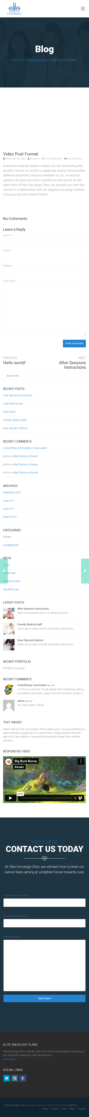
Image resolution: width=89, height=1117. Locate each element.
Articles (7, 536)
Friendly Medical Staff (15, 420)
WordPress (72, 1105)
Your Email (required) (16, 916)
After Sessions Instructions (72, 365)
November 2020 (11, 492)
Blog (72, 1108)
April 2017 (9, 508)
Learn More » (10, 1059)
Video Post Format (13, 403)
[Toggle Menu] (83, 8)
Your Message (12, 936)
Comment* (9, 281)
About (55, 1108)
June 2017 (9, 500)
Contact (82, 1108)
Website (7, 265)
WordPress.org (11, 589)
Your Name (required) (16, 895)
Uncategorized (35, 60)
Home (17, 60)
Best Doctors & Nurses (26, 456)
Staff (64, 1108)
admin (36, 158)
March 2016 (10, 516)
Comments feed (11, 581)
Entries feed (9, 573)
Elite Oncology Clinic (15, 1105)
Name (7, 235)
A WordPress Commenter (16, 448)
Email (7, 250)
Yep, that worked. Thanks (30, 705)
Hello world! (14, 362)
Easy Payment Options (15, 428)
